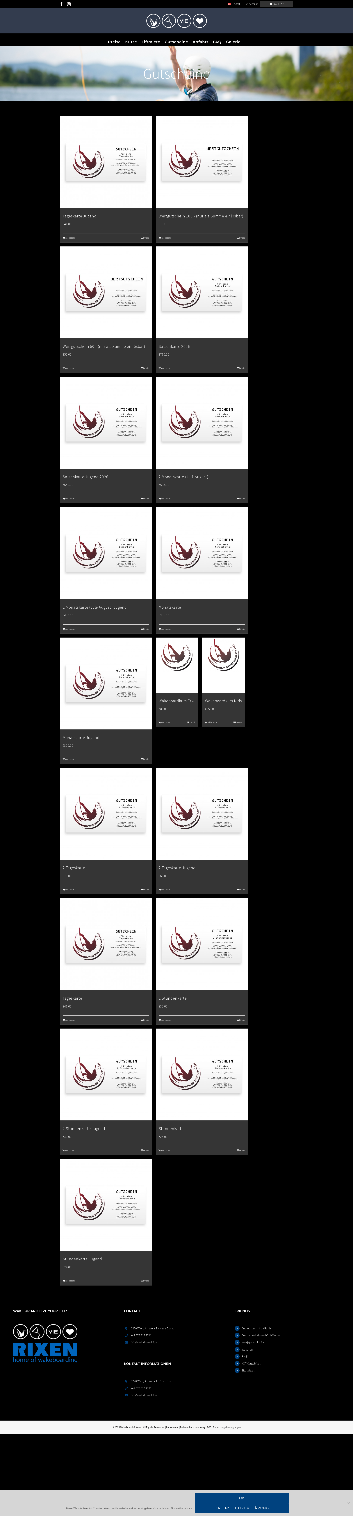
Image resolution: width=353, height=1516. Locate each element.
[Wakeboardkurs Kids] (223, 665)
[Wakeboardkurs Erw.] (177, 665)
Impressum (172, 1427)
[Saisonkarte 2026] (202, 292)
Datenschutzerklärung (242, 1508)
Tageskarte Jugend (80, 216)
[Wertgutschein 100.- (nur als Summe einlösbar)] (202, 162)
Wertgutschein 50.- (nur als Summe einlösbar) (104, 346)
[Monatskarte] (202, 553)
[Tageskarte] (106, 944)
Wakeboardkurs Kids (223, 700)
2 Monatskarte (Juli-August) (183, 476)
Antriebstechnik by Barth (256, 1328)
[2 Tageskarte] (106, 814)
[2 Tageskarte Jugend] (202, 814)
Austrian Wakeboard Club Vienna (261, 1335)
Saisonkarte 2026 (174, 346)
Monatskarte (170, 607)
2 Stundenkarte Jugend (84, 1128)
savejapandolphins (253, 1342)
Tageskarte (72, 998)
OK (242, 1498)
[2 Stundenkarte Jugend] (106, 1074)
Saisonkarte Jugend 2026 (85, 476)
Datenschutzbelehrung (192, 1427)
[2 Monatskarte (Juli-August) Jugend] (106, 553)
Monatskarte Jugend (81, 737)
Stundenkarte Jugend (82, 1258)
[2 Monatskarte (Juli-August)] (202, 423)
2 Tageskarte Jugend (177, 867)
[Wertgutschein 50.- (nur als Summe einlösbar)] (106, 292)
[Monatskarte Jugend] (106, 683)
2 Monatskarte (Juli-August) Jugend (95, 607)
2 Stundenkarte (173, 998)
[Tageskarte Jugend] (106, 162)
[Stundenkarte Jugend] (106, 1205)
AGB (209, 1427)
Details (146, 237)
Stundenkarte (171, 1128)
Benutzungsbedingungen (227, 1427)
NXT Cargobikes (251, 1363)
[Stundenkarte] (202, 1074)
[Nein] (348, 1503)
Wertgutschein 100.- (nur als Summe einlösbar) (201, 216)
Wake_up (247, 1349)
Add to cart (70, 237)
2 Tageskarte (74, 867)
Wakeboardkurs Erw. (177, 700)
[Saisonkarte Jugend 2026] (106, 423)
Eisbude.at (248, 1370)
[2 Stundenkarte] (202, 944)
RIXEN (245, 1356)
